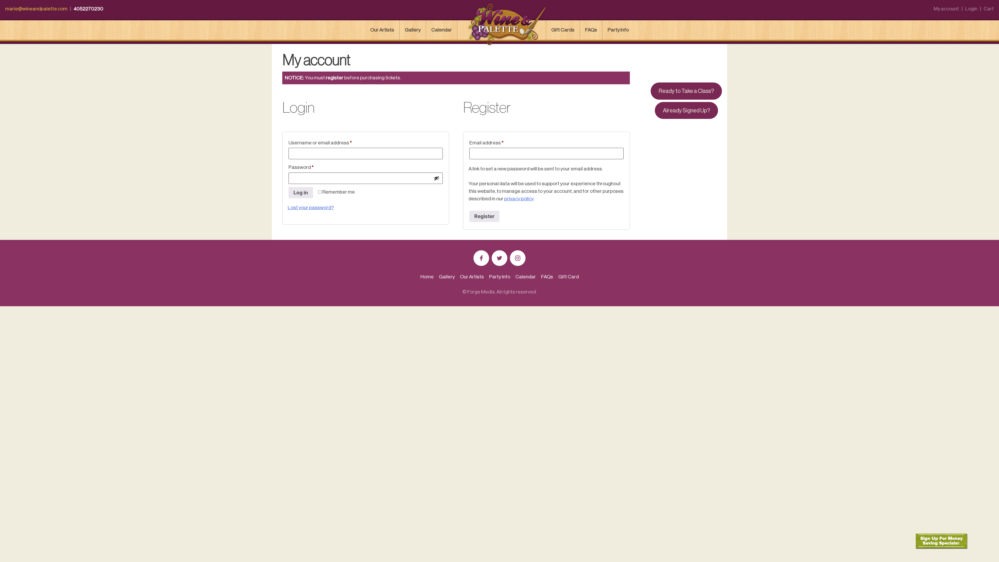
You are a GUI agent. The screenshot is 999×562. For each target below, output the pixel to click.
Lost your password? (311, 207)
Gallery (413, 29)
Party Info (618, 29)
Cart (989, 8)
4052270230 (88, 8)
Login (971, 8)
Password (311, 167)
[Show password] (436, 178)
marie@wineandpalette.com (36, 8)
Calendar (441, 29)
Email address (496, 142)
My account (946, 8)
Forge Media (481, 291)
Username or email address (330, 142)
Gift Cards (562, 29)
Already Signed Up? (686, 110)
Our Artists (382, 29)
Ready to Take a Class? (686, 91)
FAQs (591, 29)
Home (427, 276)
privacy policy (518, 198)
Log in (300, 192)
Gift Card (568, 276)
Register (484, 216)
